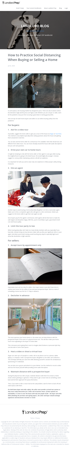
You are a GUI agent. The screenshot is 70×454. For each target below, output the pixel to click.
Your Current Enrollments (34, 8)
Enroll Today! (20, 8)
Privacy (38, 418)
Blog (60, 8)
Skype (52, 134)
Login (66, 8)
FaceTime (58, 134)
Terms (32, 418)
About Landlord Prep (50, 8)
